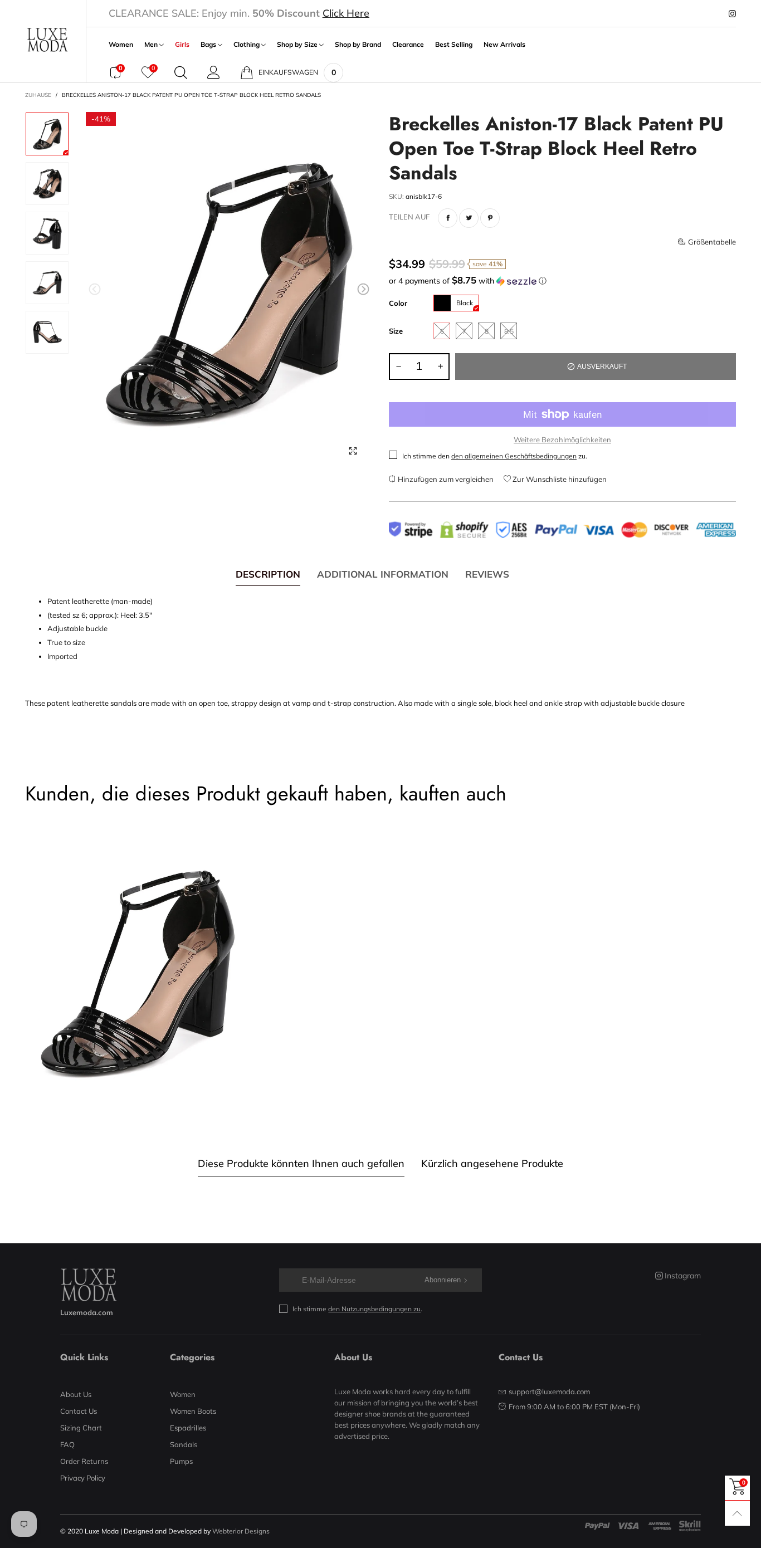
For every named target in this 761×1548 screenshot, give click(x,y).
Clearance (408, 44)
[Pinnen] (490, 218)
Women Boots (193, 1411)
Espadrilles (188, 1427)
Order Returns (84, 1461)
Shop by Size (298, 44)
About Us (75, 1394)
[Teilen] (447, 218)
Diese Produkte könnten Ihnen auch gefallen (301, 1163)
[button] (95, 289)
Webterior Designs (241, 1531)
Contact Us (78, 1411)
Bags (209, 44)
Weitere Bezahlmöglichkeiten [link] (562, 439)
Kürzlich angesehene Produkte (492, 1163)
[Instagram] (732, 13)
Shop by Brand (358, 44)
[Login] (213, 72)
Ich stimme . (357, 1309)
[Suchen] (180, 72)
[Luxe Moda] (47, 40)
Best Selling (453, 44)
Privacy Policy (82, 1477)
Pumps (181, 1461)
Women (121, 44)
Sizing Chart (81, 1427)
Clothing (247, 44)
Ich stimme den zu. (494, 456)
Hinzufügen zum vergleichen (445, 479)
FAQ (67, 1444)
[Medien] (353, 451)
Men (151, 44)
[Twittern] (469, 218)
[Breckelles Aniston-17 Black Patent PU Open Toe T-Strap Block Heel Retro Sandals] (229, 291)
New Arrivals (504, 44)
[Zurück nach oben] (737, 1513)
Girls (182, 44)
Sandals (183, 1444)
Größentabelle (712, 241)
